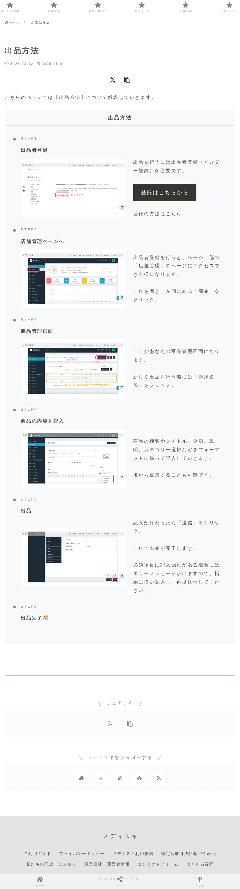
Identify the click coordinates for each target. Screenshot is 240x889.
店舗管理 (149, 265)
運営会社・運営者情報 (107, 864)
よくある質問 (200, 864)
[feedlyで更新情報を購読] (139, 778)
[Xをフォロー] (101, 778)
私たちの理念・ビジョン (51, 864)
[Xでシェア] (113, 79)
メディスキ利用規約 (132, 853)
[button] (127, 79)
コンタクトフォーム (158, 864)
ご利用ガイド (38, 853)
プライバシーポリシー (82, 853)
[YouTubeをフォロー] (120, 778)
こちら (174, 213)
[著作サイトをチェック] (81, 778)
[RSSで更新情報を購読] (158, 778)
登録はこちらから (165, 192)
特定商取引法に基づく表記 (188, 853)
